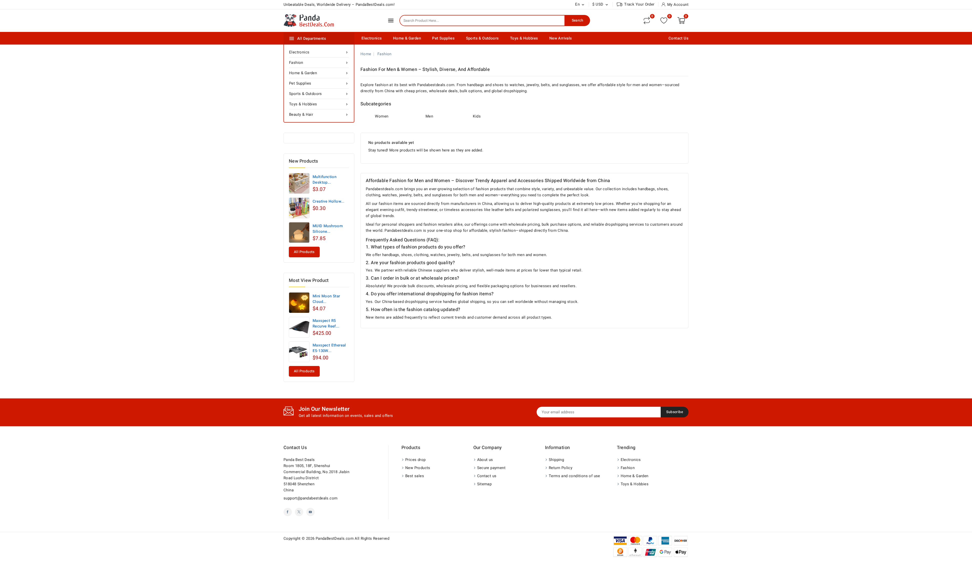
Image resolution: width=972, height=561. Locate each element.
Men (429, 116)
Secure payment (491, 468)
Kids (477, 116)
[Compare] (646, 20)
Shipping (556, 459)
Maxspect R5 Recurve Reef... (326, 323)
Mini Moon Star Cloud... (326, 298)
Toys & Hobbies (524, 38)
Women (381, 116)
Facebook (288, 512)
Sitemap (484, 484)
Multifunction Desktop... (324, 179)
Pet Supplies (443, 38)
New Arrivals (560, 38)
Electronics (371, 38)
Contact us (295, 447)
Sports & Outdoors (482, 38)
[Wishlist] (663, 20)
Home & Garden (407, 38)
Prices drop (415, 459)
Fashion (319, 62)
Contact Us (678, 38)
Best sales (414, 476)
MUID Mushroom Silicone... (328, 228)
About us (485, 459)
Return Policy (560, 468)
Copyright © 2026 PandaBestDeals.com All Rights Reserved (336, 538)
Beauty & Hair (319, 114)
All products (304, 252)
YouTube (310, 512)
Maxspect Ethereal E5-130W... (329, 348)
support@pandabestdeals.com (310, 498)
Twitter (299, 512)
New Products (417, 468)
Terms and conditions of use (574, 476)
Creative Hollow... (328, 201)
